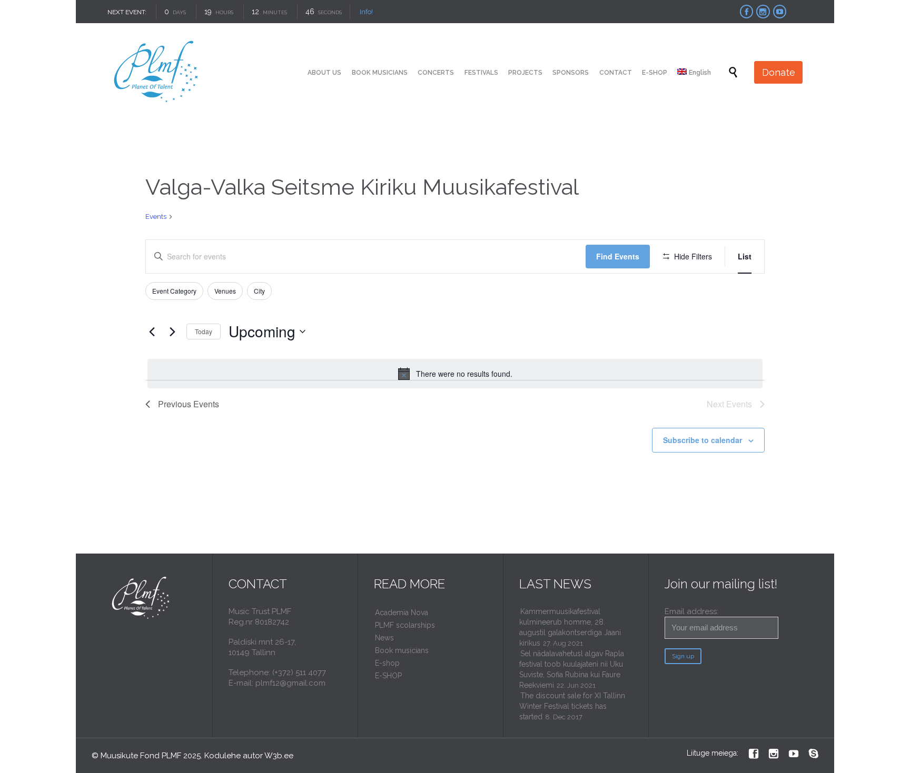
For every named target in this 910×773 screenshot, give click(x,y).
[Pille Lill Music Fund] (156, 72)
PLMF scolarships (405, 625)
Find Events (617, 256)
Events (155, 216)
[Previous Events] (151, 331)
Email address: (691, 611)
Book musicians (402, 650)
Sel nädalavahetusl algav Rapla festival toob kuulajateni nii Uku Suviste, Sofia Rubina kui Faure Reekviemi (571, 669)
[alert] (455, 373)
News (384, 638)
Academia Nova (401, 612)
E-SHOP (388, 675)
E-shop (387, 663)
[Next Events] (172, 331)
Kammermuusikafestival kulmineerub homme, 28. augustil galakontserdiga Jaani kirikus (570, 627)
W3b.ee (278, 755)
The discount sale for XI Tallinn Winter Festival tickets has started (572, 706)
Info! (366, 12)
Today (203, 331)
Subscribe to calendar (702, 440)
